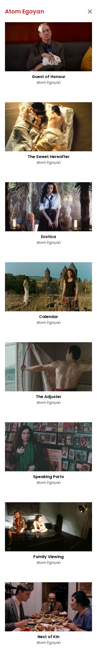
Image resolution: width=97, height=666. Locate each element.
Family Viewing (48, 557)
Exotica (48, 237)
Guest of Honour (48, 77)
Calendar (48, 317)
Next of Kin (48, 637)
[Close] (90, 11)
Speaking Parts (48, 477)
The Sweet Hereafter (49, 157)
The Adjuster (48, 397)
